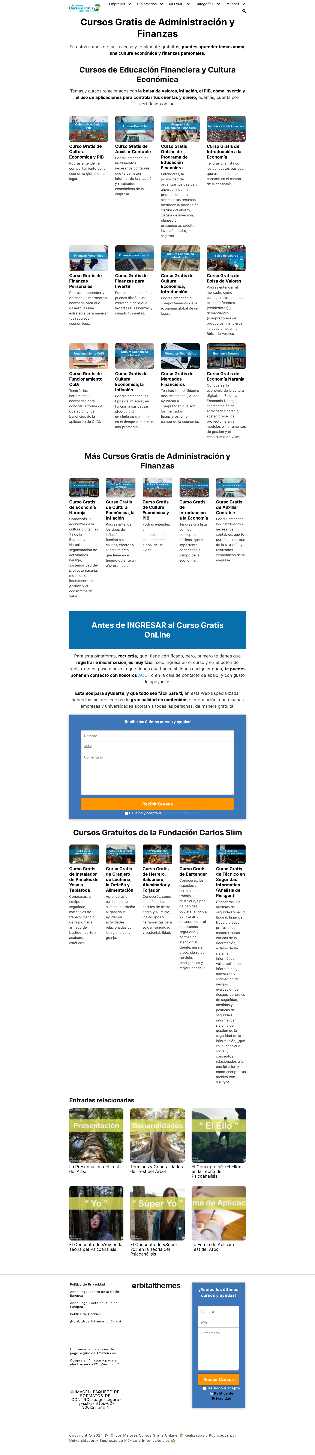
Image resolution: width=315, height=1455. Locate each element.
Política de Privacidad (180, 813)
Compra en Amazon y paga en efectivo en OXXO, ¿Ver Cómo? (94, 1362)
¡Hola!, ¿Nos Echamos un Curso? (96, 1321)
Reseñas (232, 4)
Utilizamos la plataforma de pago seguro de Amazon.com (93, 1351)
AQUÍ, (144, 675)
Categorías (204, 4)
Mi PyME (176, 4)
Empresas (117, 4)
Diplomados (147, 4)
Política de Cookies (85, 1314)
